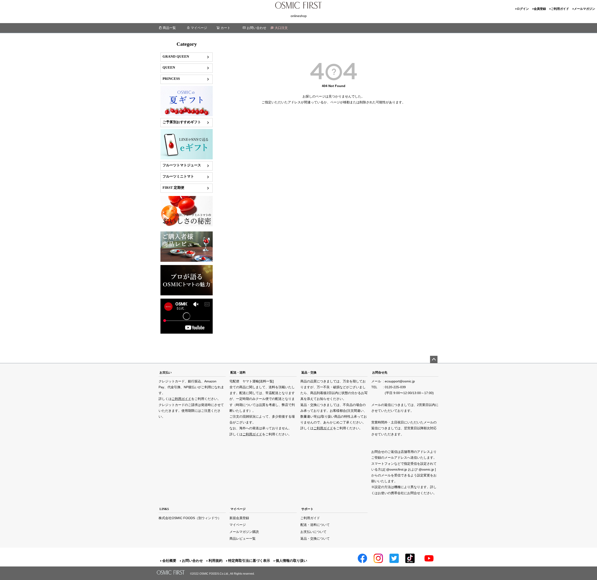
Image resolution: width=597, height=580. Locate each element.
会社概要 (169, 561)
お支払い (166, 372)
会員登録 (540, 8)
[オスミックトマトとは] (186, 225)
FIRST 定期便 (173, 187)
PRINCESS (171, 78)
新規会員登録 (239, 518)
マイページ (199, 28)
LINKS (164, 509)
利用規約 (215, 561)
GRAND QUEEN (176, 56)
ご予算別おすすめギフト (182, 122)
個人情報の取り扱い (291, 561)
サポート (307, 509)
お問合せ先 (379, 372)
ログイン (523, 8)
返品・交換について (315, 538)
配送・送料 (238, 372)
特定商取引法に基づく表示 (249, 561)
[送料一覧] (266, 381)
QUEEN (169, 67)
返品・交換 (308, 372)
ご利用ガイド (560, 8)
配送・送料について (315, 525)
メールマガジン (584, 8)
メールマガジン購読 (244, 532)
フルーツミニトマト (178, 176)
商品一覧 (169, 28)
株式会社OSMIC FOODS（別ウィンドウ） (190, 518)
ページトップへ (433, 359)
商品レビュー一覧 (242, 538)
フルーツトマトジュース (182, 165)
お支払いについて (313, 532)
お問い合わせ (256, 28)
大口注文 (281, 28)
